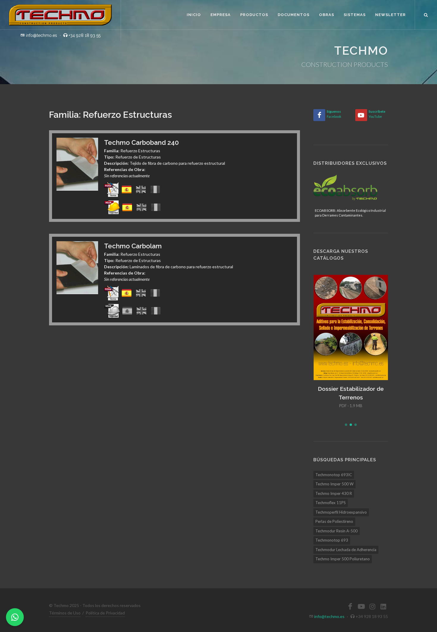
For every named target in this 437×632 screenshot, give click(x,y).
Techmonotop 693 (331, 540)
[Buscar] (426, 14)
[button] (346, 425)
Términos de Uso (65, 612)
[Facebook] (319, 115)
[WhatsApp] (15, 617)
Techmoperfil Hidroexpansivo (341, 512)
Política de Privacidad (105, 612)
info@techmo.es (329, 616)
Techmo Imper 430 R (333, 493)
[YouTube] (361, 115)
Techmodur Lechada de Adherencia (345, 549)
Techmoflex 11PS (330, 502)
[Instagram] (372, 606)
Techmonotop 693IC (333, 474)
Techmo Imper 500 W (334, 484)
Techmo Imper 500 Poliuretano (342, 558)
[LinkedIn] (383, 606)
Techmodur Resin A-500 (336, 531)
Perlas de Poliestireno (334, 521)
